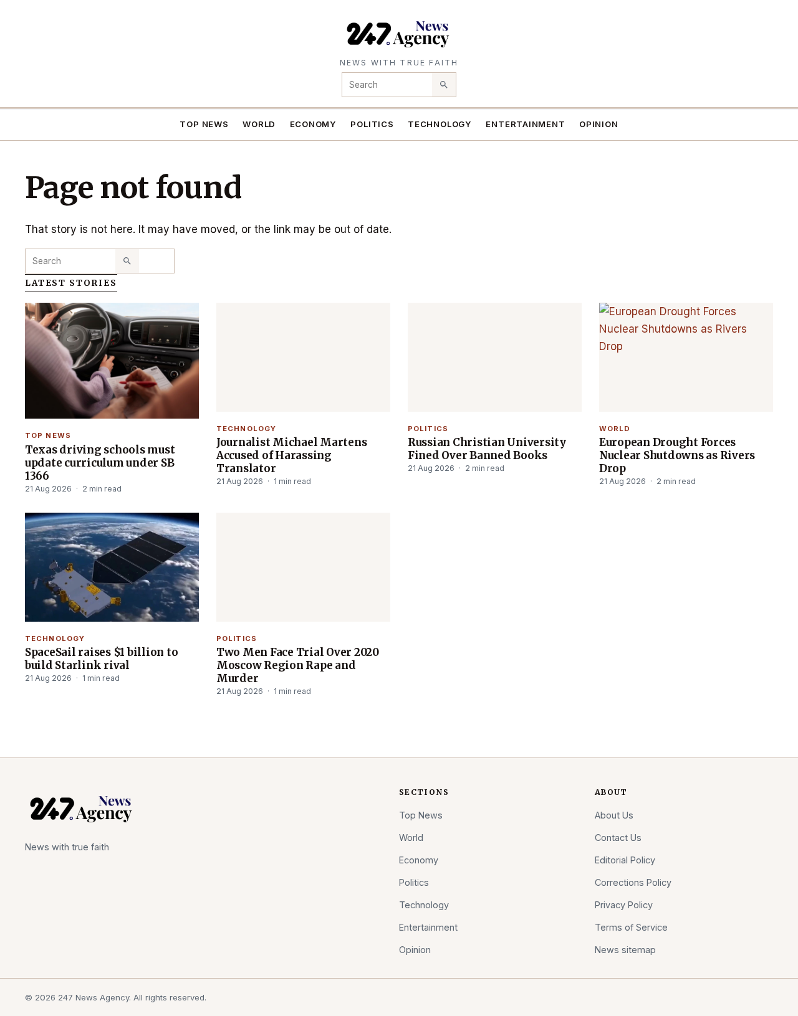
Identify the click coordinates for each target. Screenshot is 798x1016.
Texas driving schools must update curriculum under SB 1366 (100, 463)
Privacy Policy (624, 905)
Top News (204, 124)
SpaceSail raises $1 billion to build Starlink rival (101, 658)
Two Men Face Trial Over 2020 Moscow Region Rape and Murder (297, 665)
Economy (313, 124)
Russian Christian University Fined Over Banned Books (487, 448)
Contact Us (618, 837)
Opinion (598, 124)
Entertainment (525, 124)
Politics (371, 124)
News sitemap (625, 949)
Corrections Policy (633, 882)
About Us (614, 815)
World (259, 124)
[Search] (444, 85)
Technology (440, 124)
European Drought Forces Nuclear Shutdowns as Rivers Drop (677, 455)
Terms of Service (631, 927)
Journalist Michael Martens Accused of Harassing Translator (291, 455)
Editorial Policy (625, 860)
